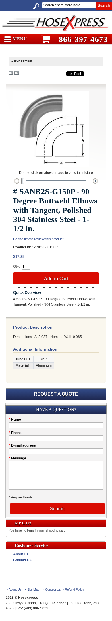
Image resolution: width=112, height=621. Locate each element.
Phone (15, 433)
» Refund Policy (73, 589)
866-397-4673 (83, 39)
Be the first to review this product (38, 239)
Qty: (16, 266)
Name (15, 420)
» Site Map (32, 589)
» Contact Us (52, 589)
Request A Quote (56, 394)
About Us (20, 554)
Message (17, 458)
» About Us (14, 589)
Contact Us (22, 560)
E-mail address (22, 445)
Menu (19, 39)
